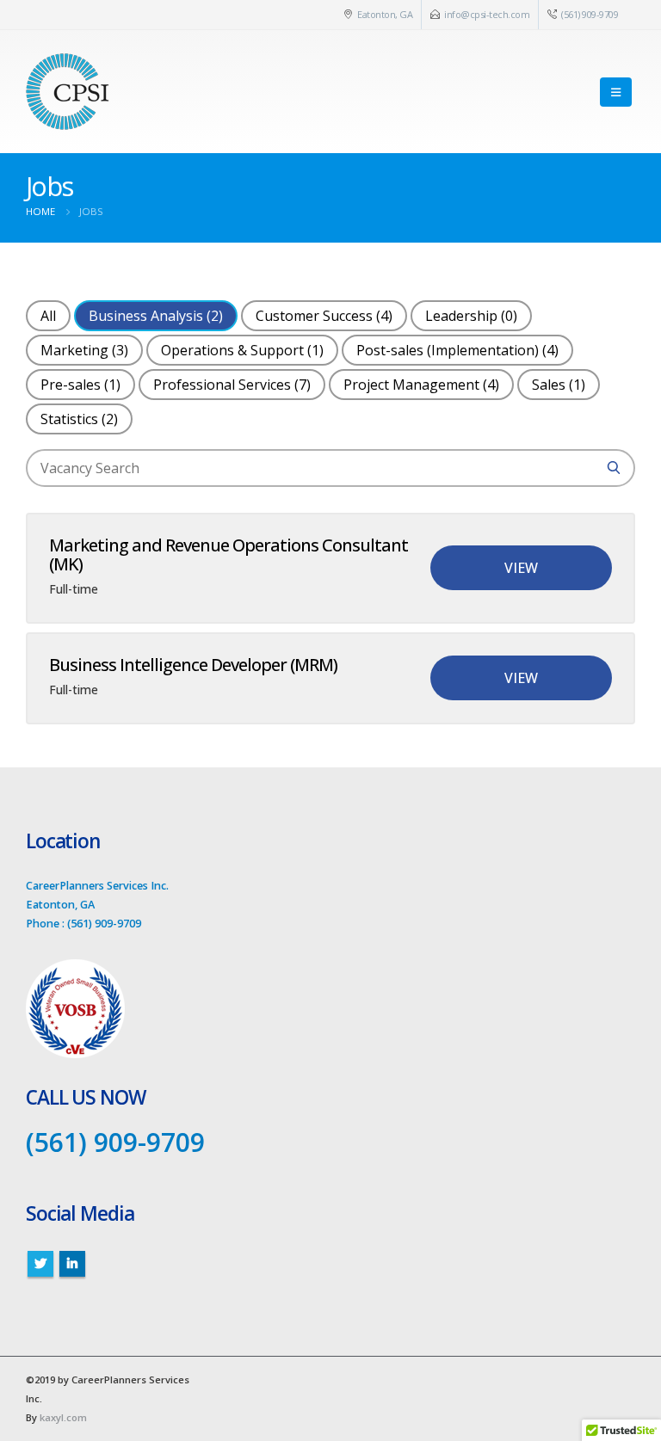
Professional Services (232, 384)
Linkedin (72, 1264)
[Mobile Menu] (616, 92)
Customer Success (324, 315)
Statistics (79, 419)
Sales (558, 384)
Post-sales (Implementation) (457, 350)
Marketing (84, 350)
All (48, 315)
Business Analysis (156, 315)
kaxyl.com (63, 1417)
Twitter (40, 1264)
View (521, 567)
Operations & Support (242, 350)
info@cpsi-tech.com (486, 14)
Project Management (421, 384)
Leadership (471, 315)
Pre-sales (80, 384)
